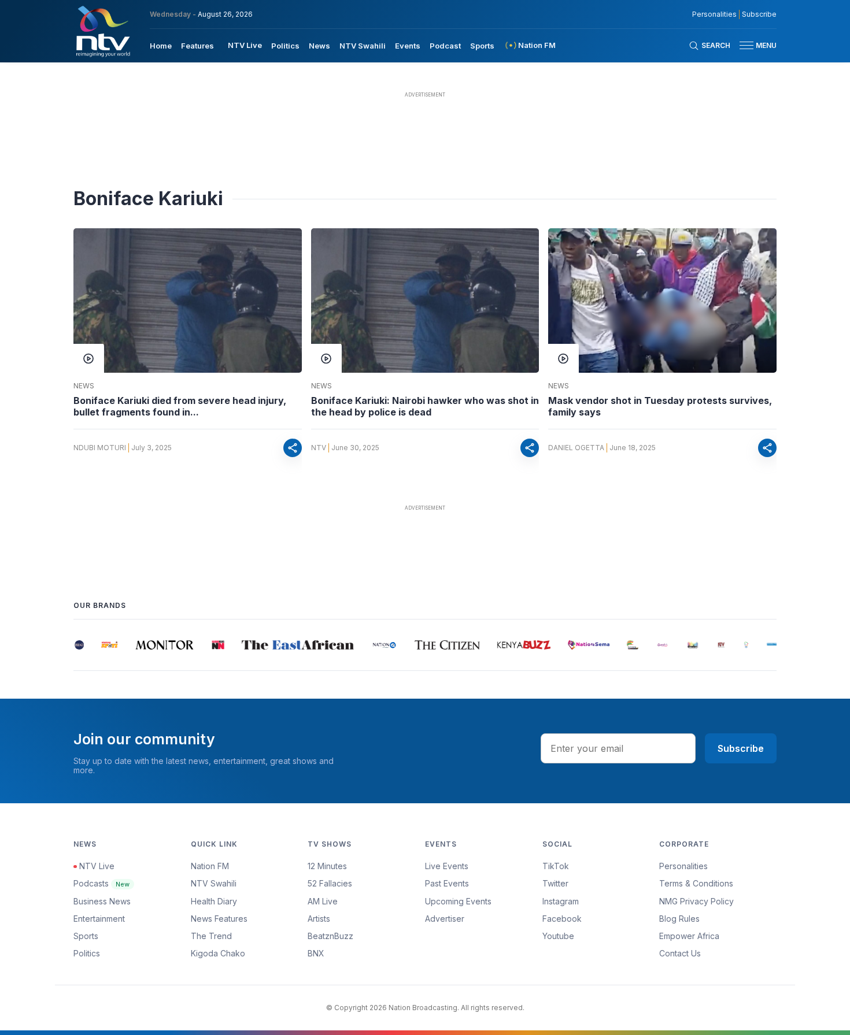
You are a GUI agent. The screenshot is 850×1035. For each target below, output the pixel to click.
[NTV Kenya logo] (102, 31)
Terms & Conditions (696, 883)
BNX (316, 953)
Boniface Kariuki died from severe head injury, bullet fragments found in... (179, 406)
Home (161, 45)
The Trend (211, 936)
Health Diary (214, 901)
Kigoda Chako (218, 953)
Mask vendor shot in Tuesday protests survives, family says (660, 406)
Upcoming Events (458, 901)
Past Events (447, 883)
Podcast (445, 45)
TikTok (555, 866)
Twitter (555, 883)
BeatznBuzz (330, 936)
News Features (219, 918)
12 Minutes (327, 866)
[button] (753, 45)
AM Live (323, 901)
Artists (319, 918)
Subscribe (759, 14)
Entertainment (99, 918)
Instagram (560, 901)
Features (197, 45)
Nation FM (210, 866)
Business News (102, 901)
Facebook (562, 918)
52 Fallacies (330, 883)
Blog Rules (679, 918)
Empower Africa (689, 936)
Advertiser (444, 918)
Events (407, 45)
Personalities (714, 14)
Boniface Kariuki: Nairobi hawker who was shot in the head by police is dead (425, 406)
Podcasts (101, 883)
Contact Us (680, 953)
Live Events (446, 866)
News (319, 45)
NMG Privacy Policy (696, 901)
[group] (78, 645)
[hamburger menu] (746, 45)
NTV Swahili (362, 45)
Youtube (558, 936)
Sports (482, 45)
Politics (285, 45)
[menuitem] (161, 45)
